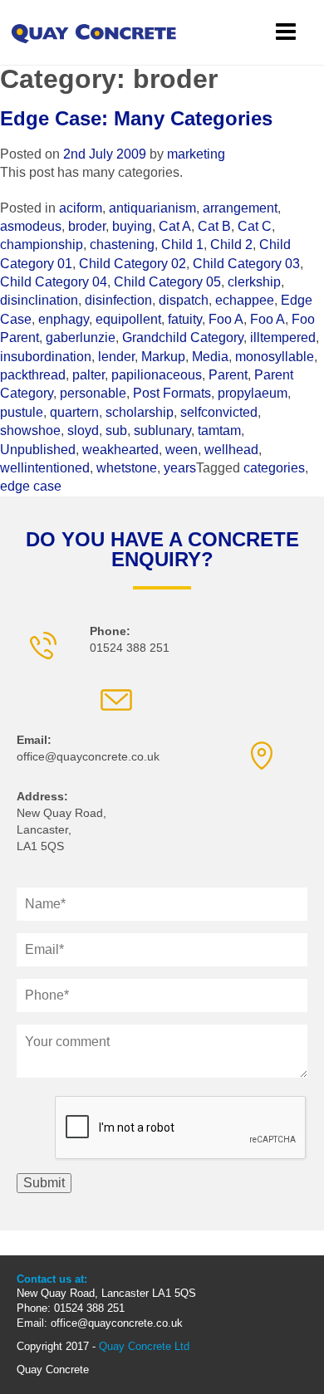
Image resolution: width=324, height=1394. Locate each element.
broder (87, 226)
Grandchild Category (182, 337)
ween (181, 450)
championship (41, 244)
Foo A (226, 319)
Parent (228, 375)
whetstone (126, 468)
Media (210, 357)
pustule (21, 412)
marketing (196, 154)
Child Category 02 (132, 264)
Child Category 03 (246, 264)
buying (132, 226)
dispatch (184, 300)
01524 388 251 (129, 647)
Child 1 (182, 244)
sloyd (83, 430)
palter (88, 375)
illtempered (283, 337)
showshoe (30, 430)
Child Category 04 (53, 282)
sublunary (162, 430)
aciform (80, 208)
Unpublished (38, 450)
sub (116, 430)
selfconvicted (219, 412)
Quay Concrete (53, 1369)
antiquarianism (152, 208)
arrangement (240, 208)
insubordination (45, 357)
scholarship (140, 412)
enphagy (63, 319)
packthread (33, 375)
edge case (30, 486)
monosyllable (274, 357)
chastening (122, 244)
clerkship (254, 282)
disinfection (118, 300)
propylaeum (252, 393)
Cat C (255, 226)
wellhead (231, 450)
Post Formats (172, 393)
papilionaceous (156, 375)
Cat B (214, 226)
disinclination (39, 300)
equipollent (128, 319)
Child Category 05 (167, 282)
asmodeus (30, 226)
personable (93, 393)
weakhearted (120, 450)
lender (116, 357)
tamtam (219, 430)
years (180, 468)
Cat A (175, 226)
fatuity (185, 319)
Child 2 (231, 244)
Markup (163, 357)
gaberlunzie (80, 337)
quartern (74, 412)
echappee (244, 300)
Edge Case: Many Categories (136, 118)
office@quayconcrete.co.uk (88, 756)
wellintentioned (45, 468)
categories (274, 468)
